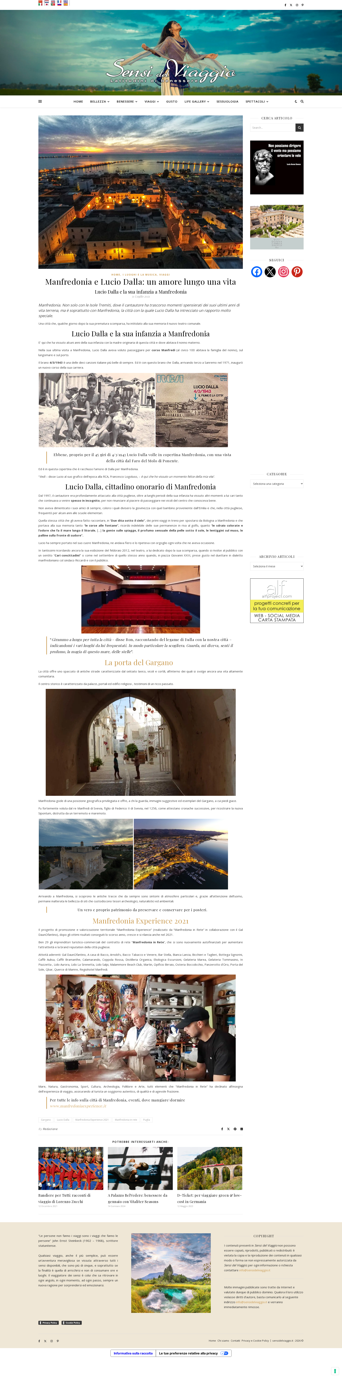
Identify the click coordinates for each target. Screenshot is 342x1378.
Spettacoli (255, 101)
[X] (270, 271)
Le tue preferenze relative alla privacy (188, 1353)
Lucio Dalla (63, 1119)
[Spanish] (67, 4)
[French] (60, 1)
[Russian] (60, 4)
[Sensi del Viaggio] (171, 52)
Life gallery (195, 101)
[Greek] (67, 1)
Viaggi (150, 101)
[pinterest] (297, 271)
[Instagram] (283, 271)
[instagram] (297, 5)
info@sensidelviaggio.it (254, 1270)
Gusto (172, 101)
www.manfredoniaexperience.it (78, 1105)
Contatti (235, 1340)
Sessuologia (227, 101)
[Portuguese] (54, 4)
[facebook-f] (286, 5)
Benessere (125, 101)
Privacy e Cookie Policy (255, 1340)
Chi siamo (223, 1340)
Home (78, 101)
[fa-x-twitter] (291, 5)
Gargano (46, 1119)
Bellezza (98, 101)
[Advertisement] (280, 311)
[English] (54, 1)
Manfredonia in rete (126, 1119)
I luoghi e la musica (140, 274)
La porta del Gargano (141, 662)
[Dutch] (48, 1)
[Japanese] (48, 4)
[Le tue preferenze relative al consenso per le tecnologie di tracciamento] (335, 1371)
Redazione (50, 1129)
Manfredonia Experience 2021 (141, 920)
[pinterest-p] (303, 5)
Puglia (146, 1119)
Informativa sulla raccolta (133, 1353)
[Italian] (41, 4)
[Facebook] (256, 271)
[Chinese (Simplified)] (41, 1)
